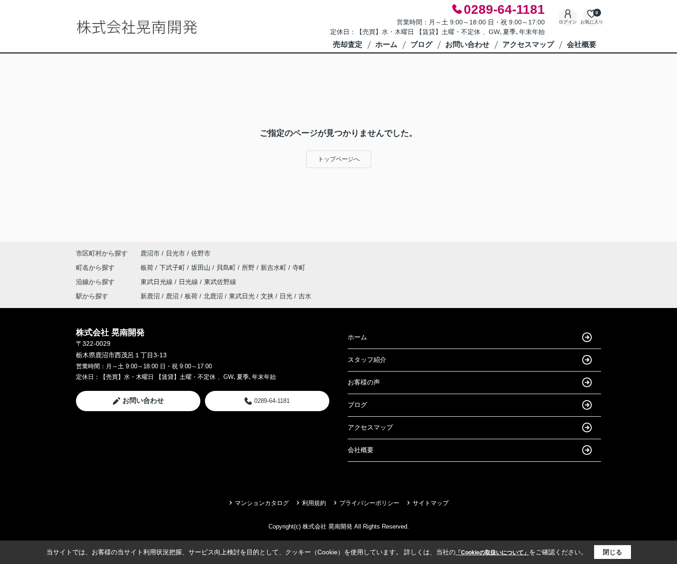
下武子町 (173, 267)
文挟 (267, 296)
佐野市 (200, 253)
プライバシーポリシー (369, 503)
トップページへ (339, 159)
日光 (286, 296)
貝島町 (227, 267)
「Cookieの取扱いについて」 (492, 552)
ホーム (386, 44)
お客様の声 (364, 382)
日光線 (189, 281)
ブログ (421, 44)
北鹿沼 (213, 296)
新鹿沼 (150, 296)
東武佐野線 (220, 281)
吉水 (304, 296)
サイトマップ (431, 503)
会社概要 (581, 44)
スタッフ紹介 (367, 359)
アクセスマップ (528, 44)
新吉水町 (274, 267)
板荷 (147, 267)
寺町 (298, 267)
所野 (249, 267)
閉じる (612, 552)
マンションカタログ (262, 503)
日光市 (175, 253)
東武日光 (242, 296)
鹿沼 (172, 296)
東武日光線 (157, 281)
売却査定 (347, 44)
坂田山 (201, 267)
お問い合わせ (467, 44)
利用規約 (314, 503)
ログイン (568, 21)
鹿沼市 (150, 253)
